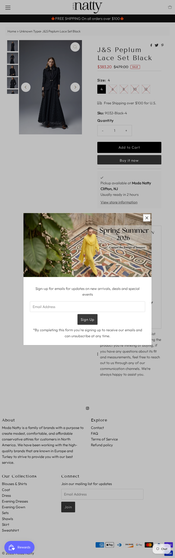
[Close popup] (146, 218)
